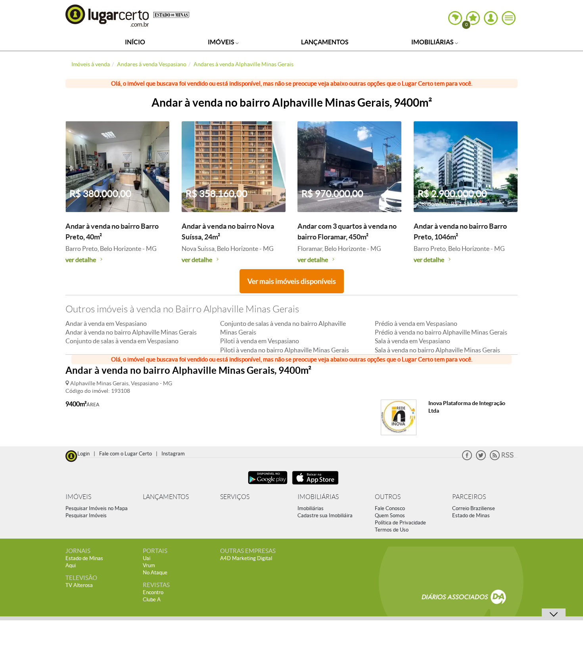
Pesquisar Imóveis (86, 515)
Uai (146, 558)
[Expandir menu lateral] (509, 18)
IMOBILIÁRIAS (318, 496)
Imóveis (222, 42)
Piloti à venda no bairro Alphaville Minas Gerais (284, 350)
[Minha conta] (491, 18)
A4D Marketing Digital (246, 558)
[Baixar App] (268, 485)
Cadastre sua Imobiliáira (325, 515)
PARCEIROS (469, 496)
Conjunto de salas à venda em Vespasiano (121, 340)
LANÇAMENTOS (166, 496)
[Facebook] (467, 458)
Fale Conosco (390, 508)
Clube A (152, 599)
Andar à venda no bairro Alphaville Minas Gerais (131, 332)
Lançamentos (325, 42)
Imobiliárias (433, 42)
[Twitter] (481, 458)
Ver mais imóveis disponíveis (291, 281)
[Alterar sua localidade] (455, 18)
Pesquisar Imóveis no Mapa (96, 508)
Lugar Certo (107, 15)
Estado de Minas (471, 515)
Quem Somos (390, 515)
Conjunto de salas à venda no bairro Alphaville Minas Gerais (283, 328)
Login (83, 454)
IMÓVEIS (78, 496)
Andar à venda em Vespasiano (106, 323)
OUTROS (388, 496)
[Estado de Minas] (171, 14)
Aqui (70, 565)
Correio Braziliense (473, 508)
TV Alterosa (79, 585)
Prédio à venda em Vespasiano (416, 323)
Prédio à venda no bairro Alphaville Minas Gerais (441, 332)
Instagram (173, 454)
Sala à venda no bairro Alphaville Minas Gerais (437, 350)
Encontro (153, 592)
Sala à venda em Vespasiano (412, 340)
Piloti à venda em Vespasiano (259, 340)
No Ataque (155, 573)
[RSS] (502, 458)
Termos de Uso (391, 530)
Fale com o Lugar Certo (125, 454)
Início (135, 42)
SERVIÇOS (234, 496)
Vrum (149, 565)
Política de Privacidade (400, 523)
